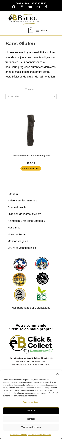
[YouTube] (30, 6)
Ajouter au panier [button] (31, 168)
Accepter (31, 410)
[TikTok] (46, 6)
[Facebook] (15, 6)
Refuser (31, 418)
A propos (13, 193)
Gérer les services (30, 402)
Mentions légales (18, 241)
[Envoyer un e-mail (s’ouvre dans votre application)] (38, 6)
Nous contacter (17, 234)
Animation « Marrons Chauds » (26, 220)
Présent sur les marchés (22, 200)
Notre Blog (14, 227)
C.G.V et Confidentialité (22, 247)
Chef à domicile (17, 207)
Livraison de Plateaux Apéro (24, 213)
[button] (57, 373)
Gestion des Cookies (18, 435)
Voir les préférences (31, 427)
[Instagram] (22, 6)
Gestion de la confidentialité (39, 435)
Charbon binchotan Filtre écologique (31, 155)
